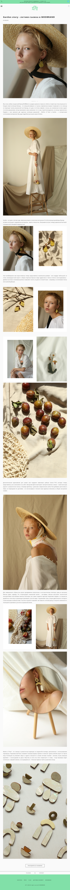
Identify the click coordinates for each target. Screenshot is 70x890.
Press (25, 880)
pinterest (41, 873)
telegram (28, 873)
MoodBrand (48, 880)
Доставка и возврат (38, 880)
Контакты (19, 880)
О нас (30, 880)
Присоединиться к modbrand (35, 865)
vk (37, 101)
